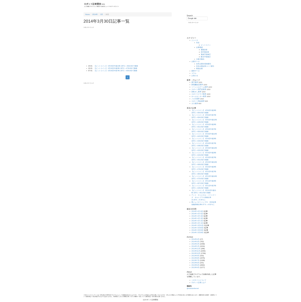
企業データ (195, 61)
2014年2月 (195, 244)
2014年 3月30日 (197, 228)
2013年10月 (195, 253)
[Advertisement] (103, 44)
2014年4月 (195, 239)
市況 (197, 43)
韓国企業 (199, 68)
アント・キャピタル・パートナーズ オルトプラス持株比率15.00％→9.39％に (203, 197)
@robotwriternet (193, 288)
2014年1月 (195, 246)
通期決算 (204, 50)
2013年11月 (195, 251)
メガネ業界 (195, 99)
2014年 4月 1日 (197, 223)
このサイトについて (198, 280)
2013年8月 (195, 258)
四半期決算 (205, 52)
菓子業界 (194, 82)
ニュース (194, 40)
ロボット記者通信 (94, 4)
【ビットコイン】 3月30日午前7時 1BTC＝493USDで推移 (115, 71)
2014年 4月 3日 (197, 218)
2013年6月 (195, 263)
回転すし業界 (196, 92)
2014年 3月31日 (197, 225)
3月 (101, 14)
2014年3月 (195, 241)
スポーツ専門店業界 (198, 89)
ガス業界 (194, 103)
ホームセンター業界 (198, 96)
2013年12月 (195, 249)
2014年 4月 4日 (197, 216)
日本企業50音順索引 (203, 64)
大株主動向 (200, 59)
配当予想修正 (206, 57)
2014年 (95, 14)
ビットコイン (206, 45)
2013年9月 (195, 256)
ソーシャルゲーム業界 (199, 87)
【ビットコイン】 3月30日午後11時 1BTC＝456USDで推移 (116, 66)
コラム (193, 73)
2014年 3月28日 (197, 232)
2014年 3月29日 (197, 230)
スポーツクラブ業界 (198, 94)
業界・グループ (193, 80)
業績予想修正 (206, 54)
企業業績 (199, 47)
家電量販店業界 (197, 85)
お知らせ (194, 76)
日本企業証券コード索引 (205, 66)
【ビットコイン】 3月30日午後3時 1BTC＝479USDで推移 (115, 68)
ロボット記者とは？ (198, 282)
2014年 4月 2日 (197, 221)
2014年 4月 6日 (197, 211)
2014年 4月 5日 (197, 214)
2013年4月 (195, 267)
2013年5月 (195, 265)
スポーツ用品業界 (198, 101)
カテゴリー (191, 38)
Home (87, 14)
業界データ (195, 71)
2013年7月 (195, 260)
